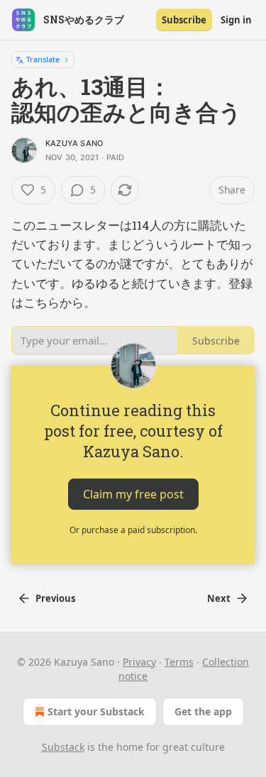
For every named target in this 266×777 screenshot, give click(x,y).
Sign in (236, 19)
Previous (55, 598)
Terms (179, 662)
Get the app (203, 711)
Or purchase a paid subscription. (133, 530)
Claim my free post (133, 494)
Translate (43, 59)
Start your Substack (96, 711)
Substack (63, 747)
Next (219, 598)
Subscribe (184, 19)
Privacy (139, 662)
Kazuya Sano (74, 143)
